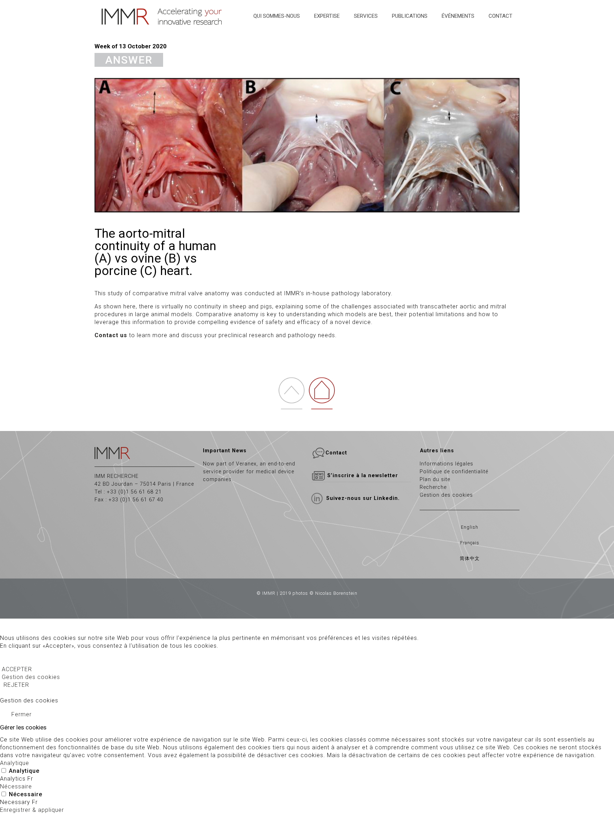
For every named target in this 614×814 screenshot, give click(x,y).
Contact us (111, 335)
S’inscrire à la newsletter (361, 476)
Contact (336, 453)
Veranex (246, 464)
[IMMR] (162, 16)
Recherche (433, 487)
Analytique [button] (14, 763)
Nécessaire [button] (16, 786)
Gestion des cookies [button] (31, 677)
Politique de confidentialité (454, 472)
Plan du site (435, 479)
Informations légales (446, 464)
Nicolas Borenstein (336, 593)
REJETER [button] (16, 684)
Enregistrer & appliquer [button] (32, 810)
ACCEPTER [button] (17, 669)
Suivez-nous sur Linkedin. (363, 498)
